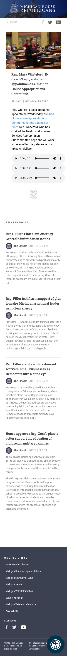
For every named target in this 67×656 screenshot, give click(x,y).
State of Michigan (14, 597)
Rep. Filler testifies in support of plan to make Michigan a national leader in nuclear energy (33, 303)
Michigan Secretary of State (19, 577)
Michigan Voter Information (19, 591)
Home (13, 22)
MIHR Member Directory (17, 564)
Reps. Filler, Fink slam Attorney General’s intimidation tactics (29, 236)
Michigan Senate (14, 584)
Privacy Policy (43, 646)
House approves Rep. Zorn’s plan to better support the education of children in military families (32, 438)
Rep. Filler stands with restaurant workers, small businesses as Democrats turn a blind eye (31, 369)
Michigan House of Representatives (23, 571)
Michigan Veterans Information (21, 604)
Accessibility (12, 611)
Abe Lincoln (20, 246)
